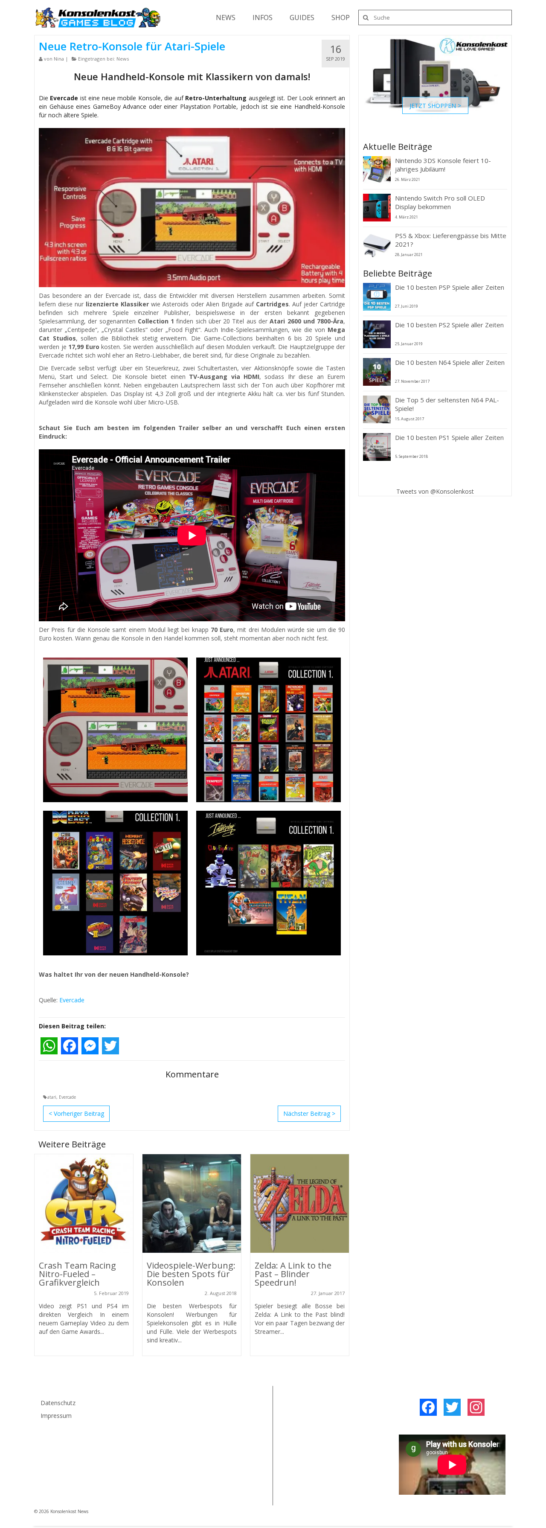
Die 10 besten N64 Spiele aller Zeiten (450, 362)
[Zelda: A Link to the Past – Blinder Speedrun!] (299, 1203)
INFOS (263, 17)
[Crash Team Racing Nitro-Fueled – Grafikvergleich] (84, 1203)
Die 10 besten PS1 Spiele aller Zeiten (449, 437)
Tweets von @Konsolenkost (435, 491)
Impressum (56, 1416)
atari (51, 1097)
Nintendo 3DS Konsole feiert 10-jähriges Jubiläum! (443, 164)
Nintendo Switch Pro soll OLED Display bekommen (440, 202)
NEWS (225, 17)
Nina (59, 58)
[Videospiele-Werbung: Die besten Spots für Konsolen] (191, 1203)
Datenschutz (58, 1403)
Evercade (71, 1000)
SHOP (340, 17)
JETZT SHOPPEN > (435, 105)
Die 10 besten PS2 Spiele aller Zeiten (449, 324)
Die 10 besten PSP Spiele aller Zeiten (449, 287)
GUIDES (302, 17)
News (122, 58)
